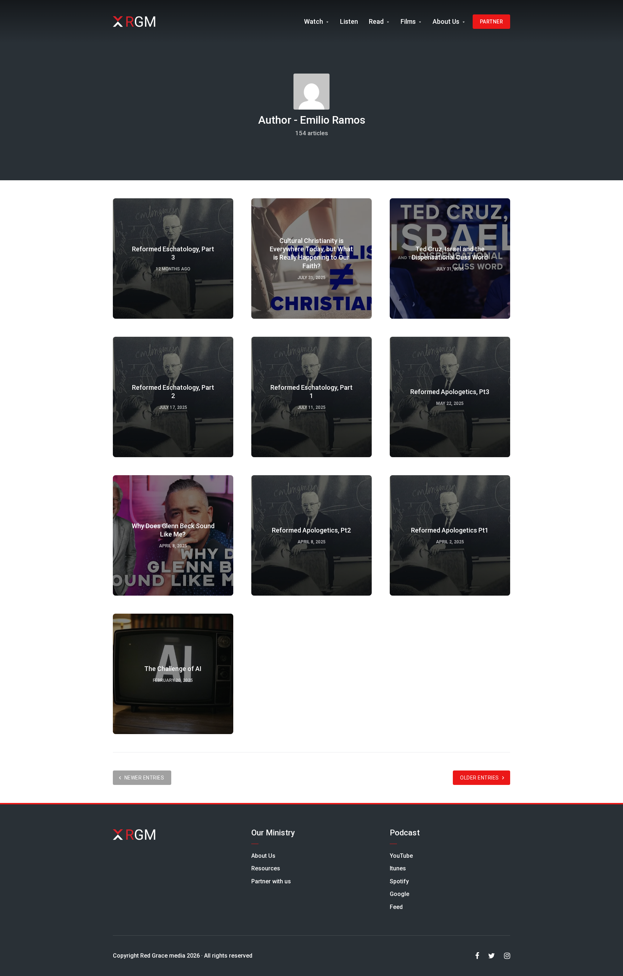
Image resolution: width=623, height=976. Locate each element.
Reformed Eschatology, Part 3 (173, 253)
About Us (446, 21)
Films (408, 21)
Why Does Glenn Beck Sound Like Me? (173, 530)
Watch (313, 21)
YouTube (401, 855)
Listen (349, 21)
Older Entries (479, 778)
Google (399, 894)
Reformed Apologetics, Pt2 (311, 530)
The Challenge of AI (173, 668)
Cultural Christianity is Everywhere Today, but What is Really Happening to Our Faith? (311, 253)
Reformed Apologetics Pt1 (450, 530)
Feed (396, 907)
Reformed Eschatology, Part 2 (173, 391)
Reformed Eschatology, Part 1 (311, 391)
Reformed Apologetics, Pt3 (449, 392)
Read (376, 21)
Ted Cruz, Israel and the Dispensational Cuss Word (450, 253)
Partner (491, 22)
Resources (265, 868)
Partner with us (271, 881)
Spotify (399, 881)
